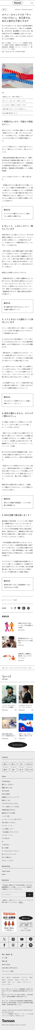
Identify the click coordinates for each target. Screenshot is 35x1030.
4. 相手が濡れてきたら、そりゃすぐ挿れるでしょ (14, 109)
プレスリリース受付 (8, 971)
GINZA (31, 977)
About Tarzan (6, 964)
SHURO (19, 982)
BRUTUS (8, 977)
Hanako (4, 979)
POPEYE (4, 982)
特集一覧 (4, 961)
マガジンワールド (27, 982)
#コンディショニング (7, 600)
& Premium (10, 979)
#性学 (15, 600)
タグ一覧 (4, 958)
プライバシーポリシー (7, 984)
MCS (9, 982)
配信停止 (21, 902)
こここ (13, 982)
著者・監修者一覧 (7, 954)
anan (3, 977)
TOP (3, 668)
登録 (30, 894)
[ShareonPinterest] (28, 608)
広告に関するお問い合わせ (10, 968)
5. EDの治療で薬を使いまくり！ (10, 113)
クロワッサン (24, 977)
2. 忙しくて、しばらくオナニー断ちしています (13, 101)
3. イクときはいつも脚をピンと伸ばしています (14, 105)
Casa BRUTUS (15, 977)
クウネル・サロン (25, 979)
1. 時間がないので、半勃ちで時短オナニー (12, 97)
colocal (17, 979)
